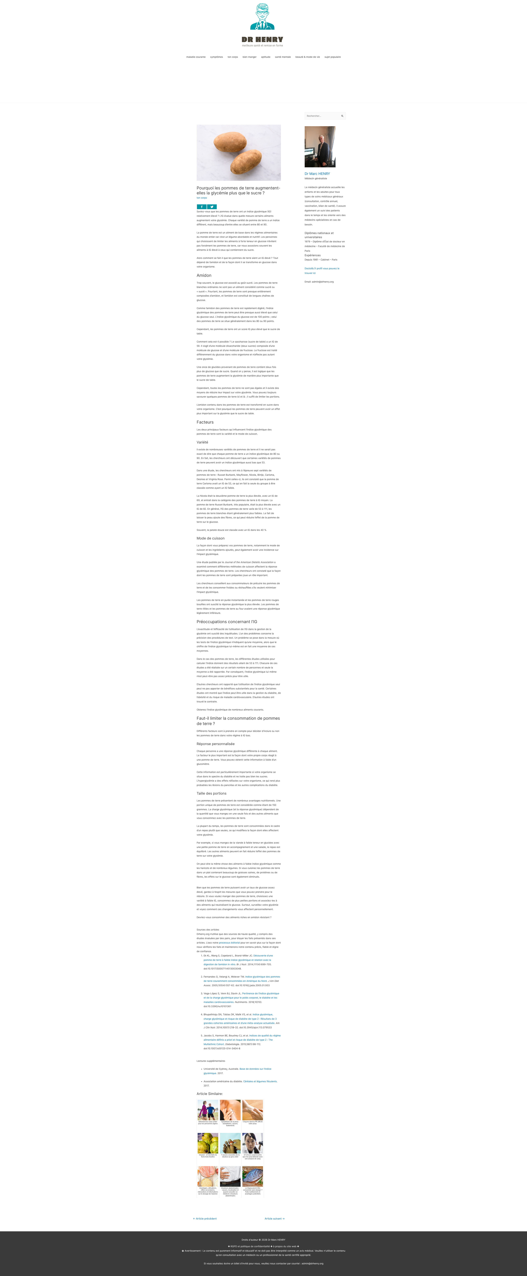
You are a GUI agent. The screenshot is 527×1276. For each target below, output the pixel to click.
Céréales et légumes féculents (260, 1081)
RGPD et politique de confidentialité (250, 1246)
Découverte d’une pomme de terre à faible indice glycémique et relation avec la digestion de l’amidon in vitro (238, 960)
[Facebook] (202, 206)
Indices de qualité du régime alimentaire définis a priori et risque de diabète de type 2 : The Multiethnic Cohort (242, 1040)
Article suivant (275, 1218)
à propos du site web (284, 1246)
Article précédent (205, 1218)
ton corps (202, 197)
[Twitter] (212, 206)
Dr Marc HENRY (317, 174)
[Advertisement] (263, 82)
